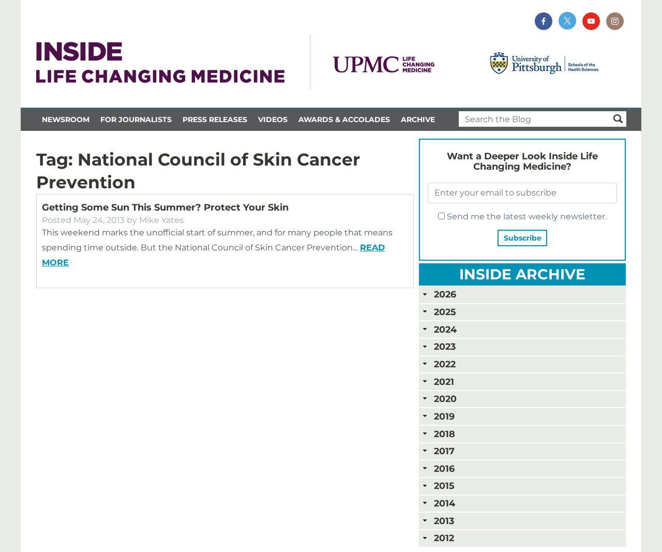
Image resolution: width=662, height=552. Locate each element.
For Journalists (136, 119)
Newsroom (65, 119)
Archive (418, 119)
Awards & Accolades (344, 119)
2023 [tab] (445, 346)
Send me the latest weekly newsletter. (526, 216)
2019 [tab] (444, 416)
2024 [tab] (445, 329)
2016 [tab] (444, 468)
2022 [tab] (445, 364)
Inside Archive (522, 274)
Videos (273, 119)
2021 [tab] (444, 381)
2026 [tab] (445, 294)
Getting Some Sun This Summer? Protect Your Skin (165, 207)
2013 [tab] (444, 520)
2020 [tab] (445, 398)
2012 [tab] (444, 537)
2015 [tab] (444, 485)
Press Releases (215, 119)
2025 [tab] (445, 311)
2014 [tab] (444, 503)
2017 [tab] (444, 450)
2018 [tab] (444, 433)
